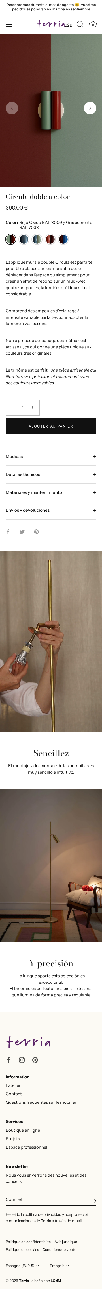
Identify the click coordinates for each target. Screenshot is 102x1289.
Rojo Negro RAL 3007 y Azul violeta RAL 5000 (63, 239)
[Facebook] (8, 1059)
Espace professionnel (26, 1147)
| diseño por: (45, 1281)
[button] (12, 108)
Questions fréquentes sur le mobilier (41, 1102)
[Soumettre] (93, 1201)
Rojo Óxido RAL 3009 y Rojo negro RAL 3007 (50, 239)
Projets (13, 1138)
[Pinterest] (35, 1059)
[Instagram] (22, 1059)
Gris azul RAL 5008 (24, 239)
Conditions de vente (59, 1249)
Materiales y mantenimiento (34, 492)
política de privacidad (43, 1214)
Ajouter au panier (51, 426)
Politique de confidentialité (28, 1242)
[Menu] (9, 24)
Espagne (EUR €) (20, 1266)
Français (57, 1266)
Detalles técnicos (23, 474)
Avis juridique (65, 1242)
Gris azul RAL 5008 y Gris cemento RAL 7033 (37, 239)
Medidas (14, 456)
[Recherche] (80, 25)
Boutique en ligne (23, 1130)
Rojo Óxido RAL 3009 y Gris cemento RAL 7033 (11, 239)
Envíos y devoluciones (28, 510)
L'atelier (13, 1085)
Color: (49, 225)
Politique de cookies (22, 1249)
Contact (14, 1093)
